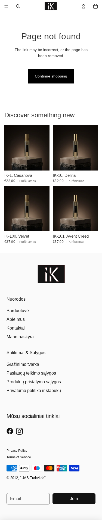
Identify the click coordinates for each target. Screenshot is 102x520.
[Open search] (18, 6)
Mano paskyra (20, 336)
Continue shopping (51, 76)
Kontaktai (16, 328)
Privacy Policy (17, 451)
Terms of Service (19, 457)
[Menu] (6, 6)
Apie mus (16, 319)
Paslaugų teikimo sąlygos (31, 373)
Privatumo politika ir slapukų (34, 390)
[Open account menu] (83, 6)
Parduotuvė (18, 310)
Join (74, 498)
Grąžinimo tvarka (23, 364)
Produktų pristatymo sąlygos (34, 381)
